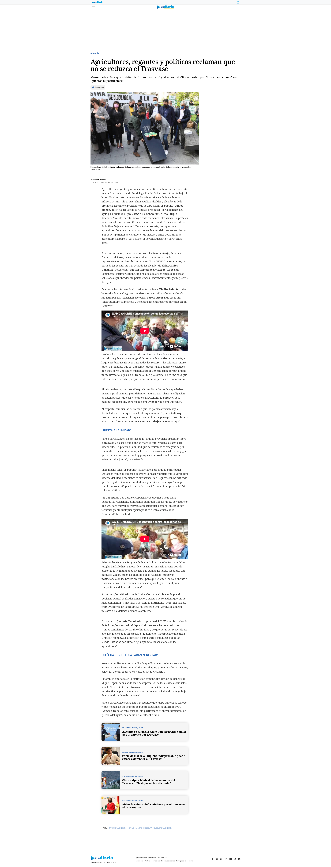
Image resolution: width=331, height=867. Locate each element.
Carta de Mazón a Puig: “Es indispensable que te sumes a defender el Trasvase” (153, 757)
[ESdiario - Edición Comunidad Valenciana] (166, 7)
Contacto (160, 858)
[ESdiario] (97, 2)
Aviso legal (140, 861)
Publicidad (152, 858)
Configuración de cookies (185, 861)
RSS (166, 858)
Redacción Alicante (99, 180)
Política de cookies (168, 861)
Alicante (95, 53)
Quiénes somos (141, 858)
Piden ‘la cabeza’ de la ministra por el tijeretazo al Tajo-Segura (154, 806)
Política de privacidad (152, 861)
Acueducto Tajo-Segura (162, 828)
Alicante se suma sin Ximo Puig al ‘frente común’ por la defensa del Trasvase (154, 733)
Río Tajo (130, 828)
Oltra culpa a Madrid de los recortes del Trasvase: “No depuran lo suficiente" (148, 781)
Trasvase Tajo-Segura (117, 828)
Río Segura (147, 828)
